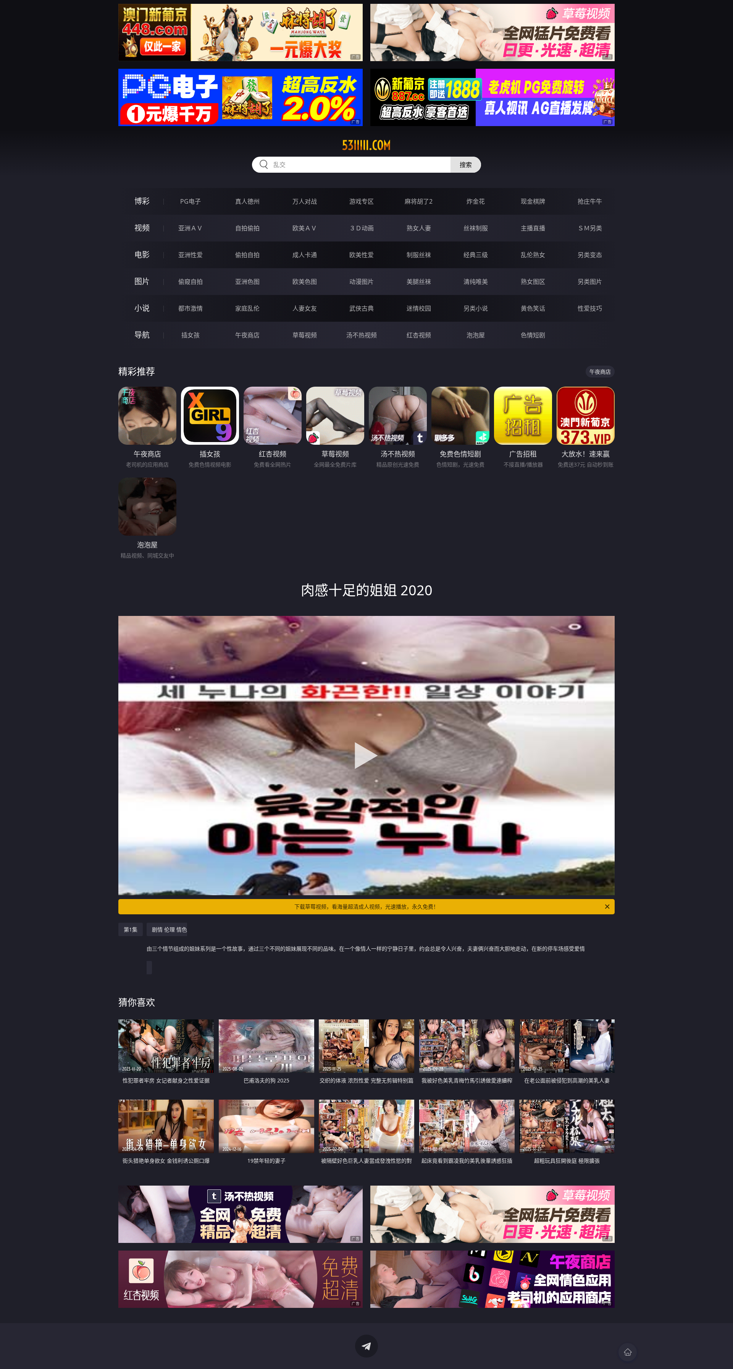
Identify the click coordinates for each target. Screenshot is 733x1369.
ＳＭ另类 (590, 228)
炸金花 (476, 201)
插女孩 (190, 335)
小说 (142, 308)
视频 (142, 228)
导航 (142, 335)
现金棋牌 (533, 201)
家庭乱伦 (247, 308)
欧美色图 (304, 281)
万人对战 (304, 201)
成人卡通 (304, 255)
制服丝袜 (419, 255)
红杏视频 (419, 335)
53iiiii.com (366, 145)
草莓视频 (304, 335)
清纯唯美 (475, 281)
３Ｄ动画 (361, 228)
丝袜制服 (475, 228)
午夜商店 (247, 335)
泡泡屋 (476, 335)
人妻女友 (304, 308)
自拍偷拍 (247, 228)
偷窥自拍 (190, 281)
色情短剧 (533, 335)
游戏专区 (361, 201)
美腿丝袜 (419, 281)
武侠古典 (361, 308)
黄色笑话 (533, 308)
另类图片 (590, 281)
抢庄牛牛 (590, 201)
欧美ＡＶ (304, 228)
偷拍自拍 (247, 255)
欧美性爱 (361, 255)
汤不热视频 (361, 335)
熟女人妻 (419, 228)
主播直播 (533, 228)
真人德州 (247, 201)
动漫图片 (361, 281)
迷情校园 (419, 308)
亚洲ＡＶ (190, 228)
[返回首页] (627, 1352)
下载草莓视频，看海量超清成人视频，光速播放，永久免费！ (366, 906)
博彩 (142, 201)
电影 (142, 254)
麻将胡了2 (419, 201)
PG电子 (190, 201)
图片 (142, 281)
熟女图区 (533, 281)
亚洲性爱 (190, 255)
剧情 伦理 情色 (366, 939)
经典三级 (475, 255)
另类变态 (590, 255)
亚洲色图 (247, 281)
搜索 (466, 164)
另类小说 (475, 308)
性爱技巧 (590, 308)
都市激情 (190, 308)
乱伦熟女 (533, 255)
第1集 (130, 929)
